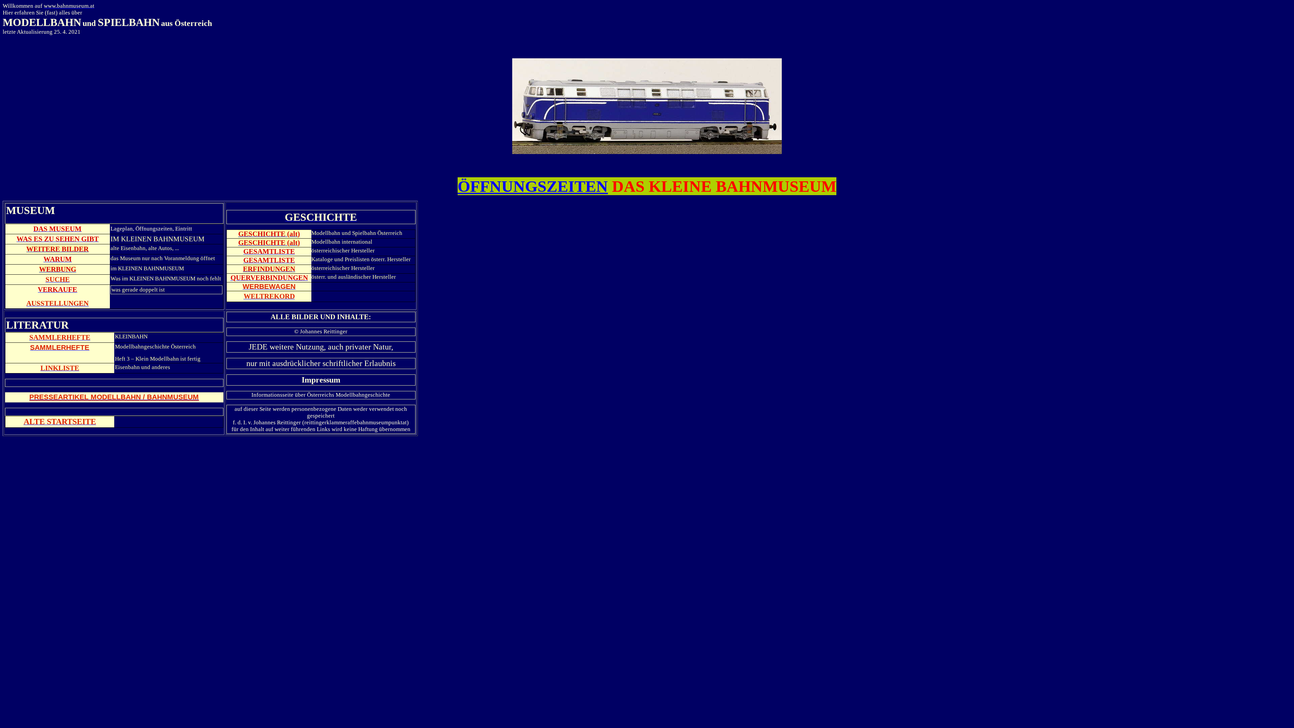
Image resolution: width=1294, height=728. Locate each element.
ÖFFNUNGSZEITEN (533, 186)
